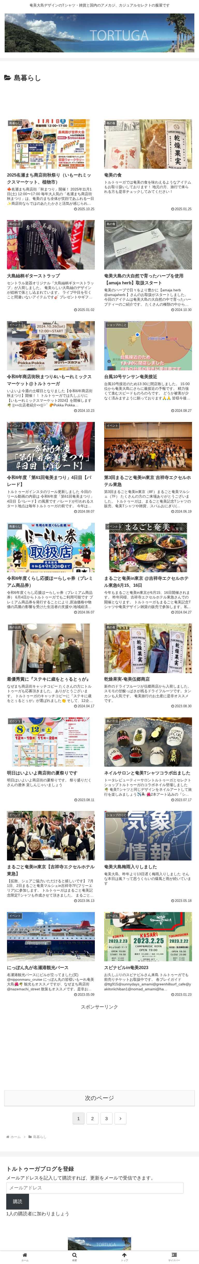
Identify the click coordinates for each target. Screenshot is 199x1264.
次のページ (99, 1098)
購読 (17, 1201)
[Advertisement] (99, 98)
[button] (183, 901)
